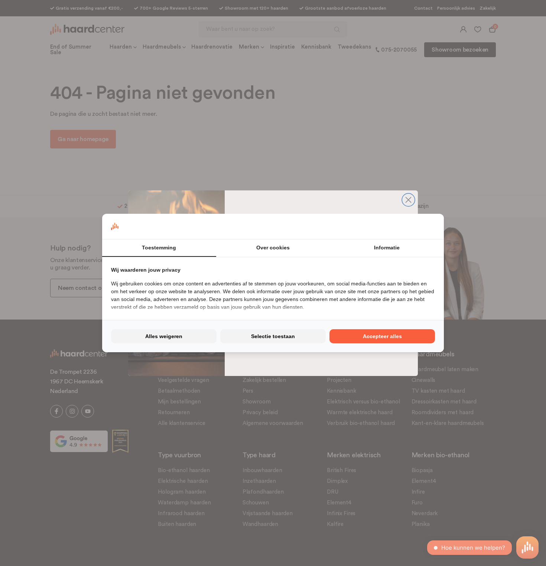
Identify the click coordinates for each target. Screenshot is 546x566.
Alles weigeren (163, 336)
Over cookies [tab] (273, 248)
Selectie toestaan (273, 336)
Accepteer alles (382, 336)
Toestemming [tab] (159, 248)
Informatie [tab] (387, 248)
